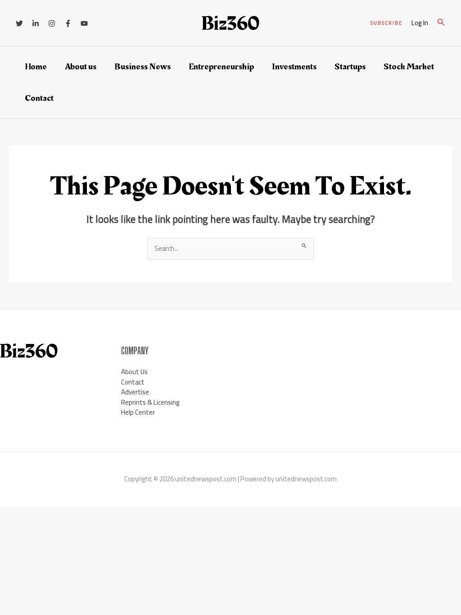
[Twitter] (19, 23)
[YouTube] (84, 23)
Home (36, 66)
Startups (350, 66)
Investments (294, 66)
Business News (142, 66)
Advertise (135, 391)
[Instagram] (51, 23)
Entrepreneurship (221, 66)
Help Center (138, 412)
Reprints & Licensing (150, 402)
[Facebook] (68, 23)
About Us (134, 371)
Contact (39, 98)
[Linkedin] (35, 23)
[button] (386, 23)
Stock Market (409, 66)
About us (80, 66)
